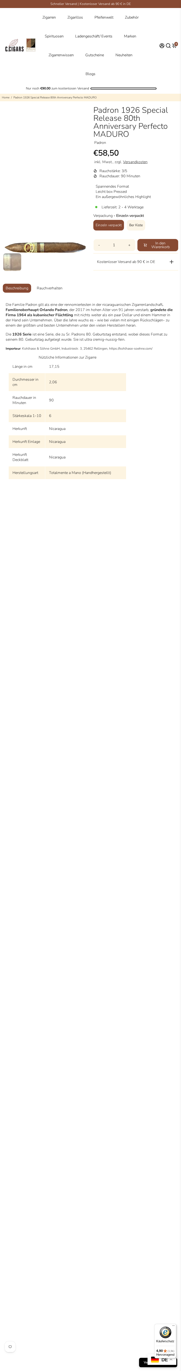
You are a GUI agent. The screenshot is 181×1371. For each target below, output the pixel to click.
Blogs (90, 74)
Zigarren (49, 17)
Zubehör (132, 17)
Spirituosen (54, 36)
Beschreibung (17, 288)
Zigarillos (75, 17)
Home (5, 97)
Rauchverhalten (49, 288)
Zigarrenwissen (61, 55)
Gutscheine (94, 55)
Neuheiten (123, 55)
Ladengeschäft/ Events (93, 36)
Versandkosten (135, 162)
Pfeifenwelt (104, 17)
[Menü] (173, 1327)
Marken (130, 36)
